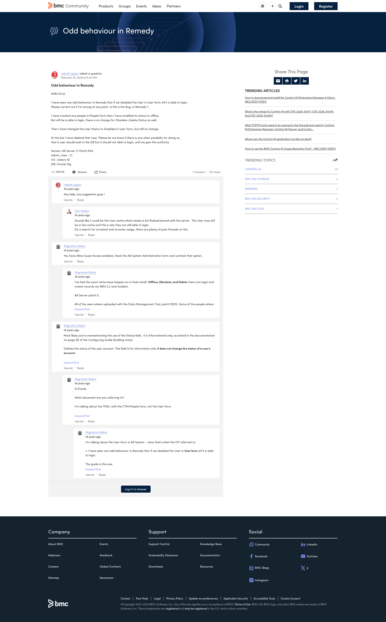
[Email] (278, 81)
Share (102, 172)
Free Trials (142, 598)
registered (172, 608)
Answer (82, 172)
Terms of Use (243, 604)
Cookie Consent (290, 598)
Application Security (236, 598)
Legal (157, 598)
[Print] (287, 81)
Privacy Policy (174, 598)
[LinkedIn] (304, 81)
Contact (125, 598)
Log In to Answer (136, 489)
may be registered (196, 608)
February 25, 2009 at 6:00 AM (79, 77)
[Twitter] (296, 81)
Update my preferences (203, 598)
